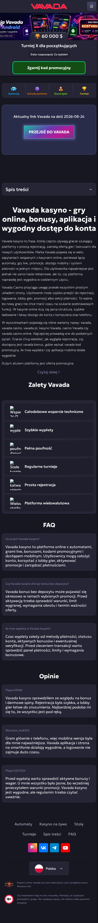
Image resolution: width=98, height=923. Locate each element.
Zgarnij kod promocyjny (49, 67)
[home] (49, 6)
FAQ (72, 834)
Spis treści (52, 834)
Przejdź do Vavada (49, 132)
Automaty (23, 824)
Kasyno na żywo (53, 824)
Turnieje (29, 834)
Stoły (78, 824)
